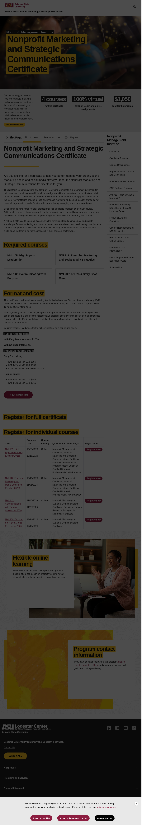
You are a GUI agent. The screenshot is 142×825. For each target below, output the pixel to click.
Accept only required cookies (73, 818)
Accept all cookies (41, 818)
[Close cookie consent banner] (136, 804)
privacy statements (106, 807)
